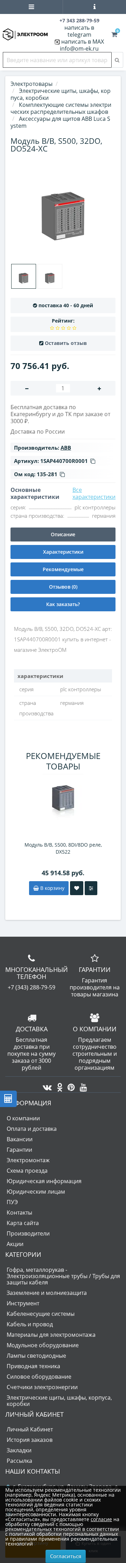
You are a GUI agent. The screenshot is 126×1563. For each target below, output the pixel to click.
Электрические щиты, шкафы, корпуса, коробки (59, 1401)
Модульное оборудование (43, 1345)
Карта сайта (23, 1223)
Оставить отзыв (66, 343)
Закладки (19, 1450)
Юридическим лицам (36, 1191)
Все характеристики (93, 493)
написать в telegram (79, 31)
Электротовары (31, 84)
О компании (23, 1118)
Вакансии (20, 1139)
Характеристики (63, 551)
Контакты (19, 1212)
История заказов (29, 1440)
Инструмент (23, 1303)
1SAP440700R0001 (64, 460)
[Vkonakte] (45, 1085)
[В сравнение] (91, 888)
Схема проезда (27, 1170)
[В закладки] (76, 888)
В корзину (51, 888)
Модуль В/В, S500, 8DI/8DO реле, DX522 (63, 848)
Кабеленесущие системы (41, 1314)
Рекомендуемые (63, 569)
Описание (63, 534)
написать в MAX (82, 41)
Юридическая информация (44, 1181)
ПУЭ (12, 1202)
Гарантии (19, 1149)
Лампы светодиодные (36, 1355)
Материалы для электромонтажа (51, 1335)
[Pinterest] (69, 1085)
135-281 (47, 474)
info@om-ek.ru (79, 48)
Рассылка (19, 1461)
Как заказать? (63, 604)
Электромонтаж (28, 1160)
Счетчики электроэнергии (42, 1387)
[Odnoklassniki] (58, 1085)
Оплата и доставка (32, 1129)
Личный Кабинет (30, 1429)
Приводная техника (33, 1366)
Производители (28, 1233)
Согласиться (65, 1556)
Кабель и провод (30, 1324)
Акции (15, 1244)
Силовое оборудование (39, 1376)
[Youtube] (81, 1085)
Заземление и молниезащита (47, 1293)
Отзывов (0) (63, 586)
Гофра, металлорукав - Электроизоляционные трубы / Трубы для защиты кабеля (63, 1276)
